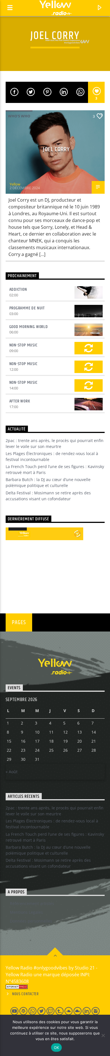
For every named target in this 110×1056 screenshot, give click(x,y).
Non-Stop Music (23, 345)
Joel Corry (56, 149)
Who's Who (19, 115)
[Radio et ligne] (77, 533)
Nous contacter (25, 994)
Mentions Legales (26, 912)
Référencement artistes (32, 903)
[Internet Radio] (55, 987)
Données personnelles (31, 921)
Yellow (15, 184)
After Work (19, 401)
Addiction (18, 289)
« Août (11, 771)
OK (56, 1047)
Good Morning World (28, 326)
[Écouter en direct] (11, 534)
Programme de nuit (27, 308)
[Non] (103, 1035)
